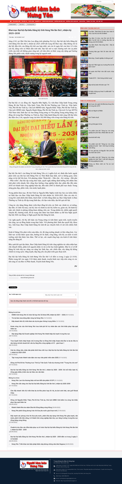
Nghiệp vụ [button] (38, 21)
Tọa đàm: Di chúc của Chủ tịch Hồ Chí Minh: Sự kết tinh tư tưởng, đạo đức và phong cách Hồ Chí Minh (101, 40)
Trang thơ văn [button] (90, 21)
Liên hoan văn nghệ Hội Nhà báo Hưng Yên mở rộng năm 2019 (101, 105)
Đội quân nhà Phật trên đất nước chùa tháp (101, 72)
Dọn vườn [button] (82, 21)
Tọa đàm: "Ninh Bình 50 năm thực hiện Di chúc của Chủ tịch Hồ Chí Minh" (101, 32)
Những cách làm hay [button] (72, 21)
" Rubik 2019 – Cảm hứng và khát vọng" (100, 78)
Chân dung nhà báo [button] (47, 21)
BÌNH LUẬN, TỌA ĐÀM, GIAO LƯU (89, 28)
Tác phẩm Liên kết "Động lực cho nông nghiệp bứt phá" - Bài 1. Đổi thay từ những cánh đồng (101, 146)
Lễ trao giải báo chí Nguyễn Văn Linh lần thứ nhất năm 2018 (101, 151)
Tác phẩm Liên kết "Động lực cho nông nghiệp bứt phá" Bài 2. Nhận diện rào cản (101, 131)
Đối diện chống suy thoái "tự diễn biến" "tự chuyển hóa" (101, 92)
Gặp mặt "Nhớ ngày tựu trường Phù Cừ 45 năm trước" (101, 65)
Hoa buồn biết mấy (94, 137)
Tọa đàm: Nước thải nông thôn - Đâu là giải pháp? (101, 46)
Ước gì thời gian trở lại (95, 124)
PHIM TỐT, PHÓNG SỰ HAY (88, 101)
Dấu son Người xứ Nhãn (96, 111)
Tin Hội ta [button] (24, 21)
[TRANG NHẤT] (11, 21)
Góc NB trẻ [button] (99, 21)
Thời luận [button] (31, 21)
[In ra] (73, 37)
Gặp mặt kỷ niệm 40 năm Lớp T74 (99, 85)
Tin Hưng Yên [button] (16, 21)
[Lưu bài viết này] (75, 37)
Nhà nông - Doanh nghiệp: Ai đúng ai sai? (101, 58)
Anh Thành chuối (94, 117)
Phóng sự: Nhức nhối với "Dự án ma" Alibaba (101, 165)
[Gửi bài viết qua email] (70, 37)
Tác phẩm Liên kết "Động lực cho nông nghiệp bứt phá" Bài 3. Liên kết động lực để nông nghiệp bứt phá (101, 159)
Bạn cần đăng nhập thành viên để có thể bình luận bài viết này (29, 301)
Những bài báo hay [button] (59, 21)
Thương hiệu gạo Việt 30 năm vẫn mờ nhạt (101, 52)
